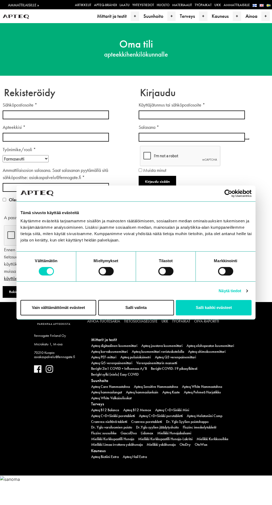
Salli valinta (136, 307)
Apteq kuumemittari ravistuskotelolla (158, 351)
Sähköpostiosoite (20, 105)
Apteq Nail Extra (135, 456)
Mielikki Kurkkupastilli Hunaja (112, 438)
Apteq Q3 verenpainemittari (175, 357)
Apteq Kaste (171, 392)
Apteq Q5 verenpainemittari (111, 362)
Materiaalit (182, 5)
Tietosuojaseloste (141, 321)
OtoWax (201, 444)
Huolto (163, 5)
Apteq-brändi (105, 5)
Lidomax (147, 433)
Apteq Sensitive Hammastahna (156, 386)
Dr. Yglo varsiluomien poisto (111, 427)
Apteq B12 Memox (137, 410)
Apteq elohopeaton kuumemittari (210, 345)
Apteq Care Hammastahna (110, 386)
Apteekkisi (14, 127)
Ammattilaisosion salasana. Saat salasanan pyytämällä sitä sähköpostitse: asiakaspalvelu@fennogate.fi (55, 173)
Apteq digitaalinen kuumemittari (114, 345)
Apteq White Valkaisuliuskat (111, 398)
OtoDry (185, 444)
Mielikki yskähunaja (161, 444)
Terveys (187, 16)
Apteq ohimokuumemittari (207, 351)
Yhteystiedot (143, 5)
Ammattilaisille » (23, 5)
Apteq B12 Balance (105, 410)
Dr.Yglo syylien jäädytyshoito (157, 427)
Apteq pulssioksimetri (135, 357)
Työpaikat (203, 5)
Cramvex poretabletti (146, 421)
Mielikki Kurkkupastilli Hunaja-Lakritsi (165, 438)
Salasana (149, 127)
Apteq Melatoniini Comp (204, 415)
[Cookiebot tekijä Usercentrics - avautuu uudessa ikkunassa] (228, 193)
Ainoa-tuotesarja (103, 321)
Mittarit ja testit (112, 16)
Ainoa (251, 16)
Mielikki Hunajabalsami (174, 433)
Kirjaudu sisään (157, 181)
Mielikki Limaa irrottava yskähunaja (117, 444)
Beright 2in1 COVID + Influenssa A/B (119, 368)
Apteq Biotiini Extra (105, 456)
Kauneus (220, 16)
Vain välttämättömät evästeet (58, 307)
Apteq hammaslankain (142, 392)
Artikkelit (83, 5)
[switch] (106, 271)
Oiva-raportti (206, 321)
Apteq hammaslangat (106, 392)
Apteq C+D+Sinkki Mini (172, 410)
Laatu (125, 5)
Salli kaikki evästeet (214, 307)
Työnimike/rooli (19, 149)
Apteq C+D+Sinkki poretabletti (113, 415)
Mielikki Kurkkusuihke (212, 438)
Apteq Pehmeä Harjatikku (202, 392)
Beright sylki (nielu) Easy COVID (115, 374)
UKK (217, 5)
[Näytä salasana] (247, 139)
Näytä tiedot (230, 290)
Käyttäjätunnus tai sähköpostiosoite (172, 105)
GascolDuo (129, 433)
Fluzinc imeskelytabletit (199, 427)
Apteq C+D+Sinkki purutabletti (161, 415)
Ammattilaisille (237, 5)
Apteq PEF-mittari (103, 357)
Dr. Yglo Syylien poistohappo (187, 421)
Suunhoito (153, 16)
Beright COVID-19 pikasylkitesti (174, 368)
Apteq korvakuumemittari (109, 351)
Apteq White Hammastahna (202, 386)
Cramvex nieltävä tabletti (109, 421)
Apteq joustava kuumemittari (161, 345)
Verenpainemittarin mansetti (156, 362)
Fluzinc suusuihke (104, 433)
